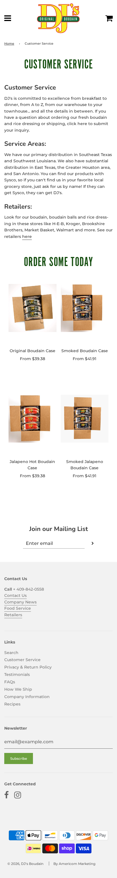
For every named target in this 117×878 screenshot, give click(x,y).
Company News (20, 602)
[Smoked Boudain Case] (85, 307)
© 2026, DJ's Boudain (25, 864)
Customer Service (22, 659)
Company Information (27, 696)
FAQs (9, 681)
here (27, 236)
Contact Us (15, 595)
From (32, 358)
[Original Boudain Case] (33, 307)
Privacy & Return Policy (28, 667)
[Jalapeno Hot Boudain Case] (33, 418)
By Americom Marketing (74, 864)
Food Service (17, 608)
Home (9, 43)
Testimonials (17, 674)
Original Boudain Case (32, 350)
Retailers (13, 614)
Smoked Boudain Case (84, 350)
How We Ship (18, 689)
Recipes (12, 704)
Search (11, 652)
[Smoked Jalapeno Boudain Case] (85, 418)
